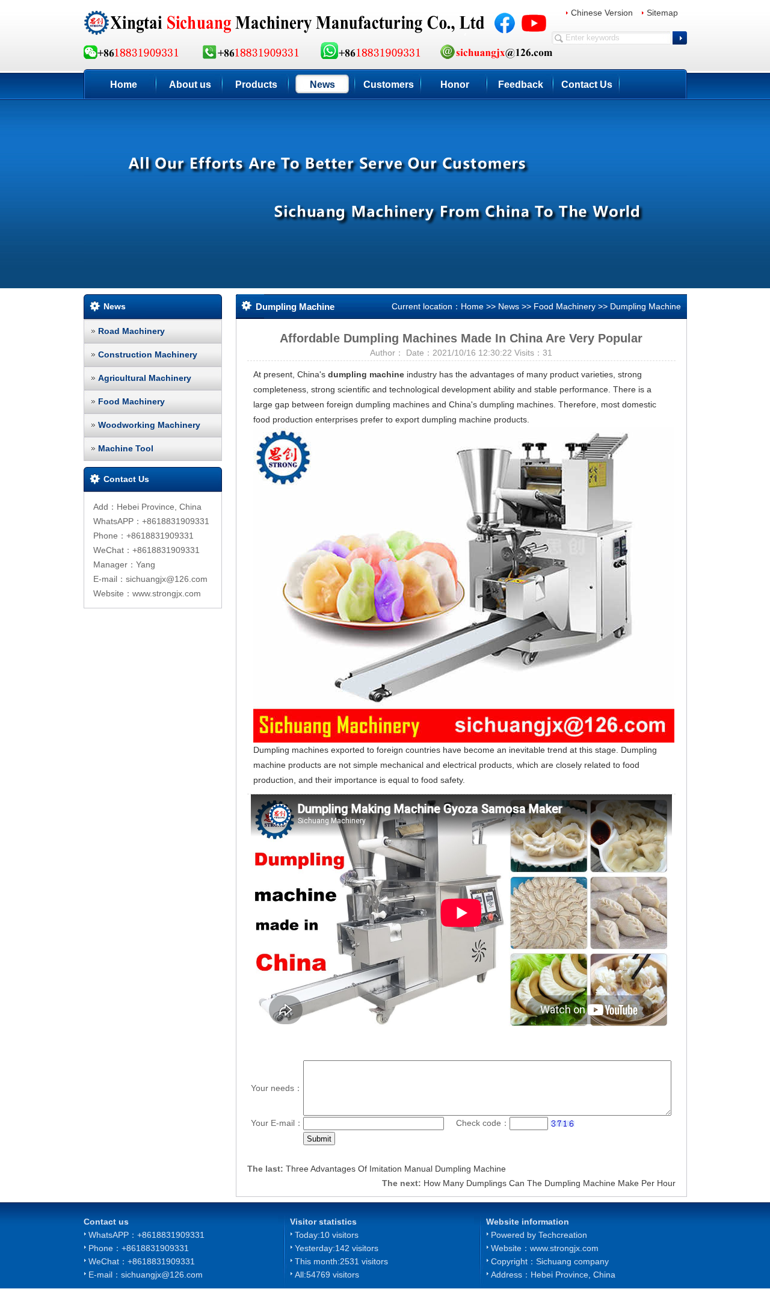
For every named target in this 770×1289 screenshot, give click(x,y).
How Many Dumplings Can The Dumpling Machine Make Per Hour (550, 1183)
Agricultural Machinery (144, 378)
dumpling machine (366, 374)
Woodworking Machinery (149, 425)
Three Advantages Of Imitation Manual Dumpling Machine (396, 1168)
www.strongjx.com (564, 1248)
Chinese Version (602, 12)
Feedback (520, 84)
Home (123, 84)
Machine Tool (125, 448)
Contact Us (586, 84)
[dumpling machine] (463, 584)
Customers (388, 84)
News (322, 84)
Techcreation (562, 1235)
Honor (454, 84)
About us (190, 84)
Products (256, 84)
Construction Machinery (147, 354)
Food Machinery (131, 401)
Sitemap (662, 12)
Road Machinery (131, 331)
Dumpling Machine (645, 306)
